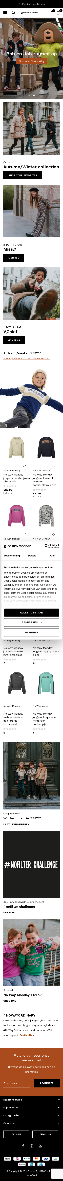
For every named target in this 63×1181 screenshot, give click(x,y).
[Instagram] (31, 1146)
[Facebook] (23, 1146)
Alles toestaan (31, 612)
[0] (58, 12)
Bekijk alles (26, 1035)
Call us (16, 1134)
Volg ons (9, 1000)
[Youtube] (40, 1146)
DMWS (43, 1171)
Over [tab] (52, 555)
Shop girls (20, 65)
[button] (5, 13)
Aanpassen (30, 622)
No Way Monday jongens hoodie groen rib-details (16, 478)
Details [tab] (32, 555)
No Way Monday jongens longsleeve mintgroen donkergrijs (44, 719)
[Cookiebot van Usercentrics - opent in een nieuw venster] (45, 546)
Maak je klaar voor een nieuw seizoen (26, 358)
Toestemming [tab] (12, 555)
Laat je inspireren (16, 824)
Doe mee (9, 912)
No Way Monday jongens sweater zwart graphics (13, 651)
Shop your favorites (22, 175)
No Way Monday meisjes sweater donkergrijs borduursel (13, 719)
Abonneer (47, 1083)
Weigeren (32, 632)
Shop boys (42, 65)
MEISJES (13, 257)
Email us (45, 1134)
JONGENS (14, 340)
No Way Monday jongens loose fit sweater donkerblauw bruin (44, 480)
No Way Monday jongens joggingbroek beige (46, 651)
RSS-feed (31, 1175)
